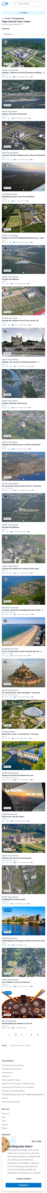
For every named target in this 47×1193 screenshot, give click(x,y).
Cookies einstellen (23, 1179)
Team (4, 1121)
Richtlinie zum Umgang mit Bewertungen (18, 1084)
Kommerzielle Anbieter (11, 1102)
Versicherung (7, 1073)
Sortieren (5, 29)
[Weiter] (38, 1034)
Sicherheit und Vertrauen (11, 1069)
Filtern (24, 13)
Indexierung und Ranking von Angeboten (18, 1087)
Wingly (4, 1045)
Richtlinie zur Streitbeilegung (13, 1091)
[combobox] (29, 3)
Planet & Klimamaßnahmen (13, 1065)
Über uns (5, 1114)
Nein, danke (36, 1141)
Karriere (5, 1124)
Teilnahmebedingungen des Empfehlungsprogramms (23, 1094)
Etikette (5, 1098)
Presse (4, 1128)
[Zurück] (9, 1034)
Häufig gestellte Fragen (11, 1080)
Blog (3, 1117)
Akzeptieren (24, 1185)
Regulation (6, 1076)
